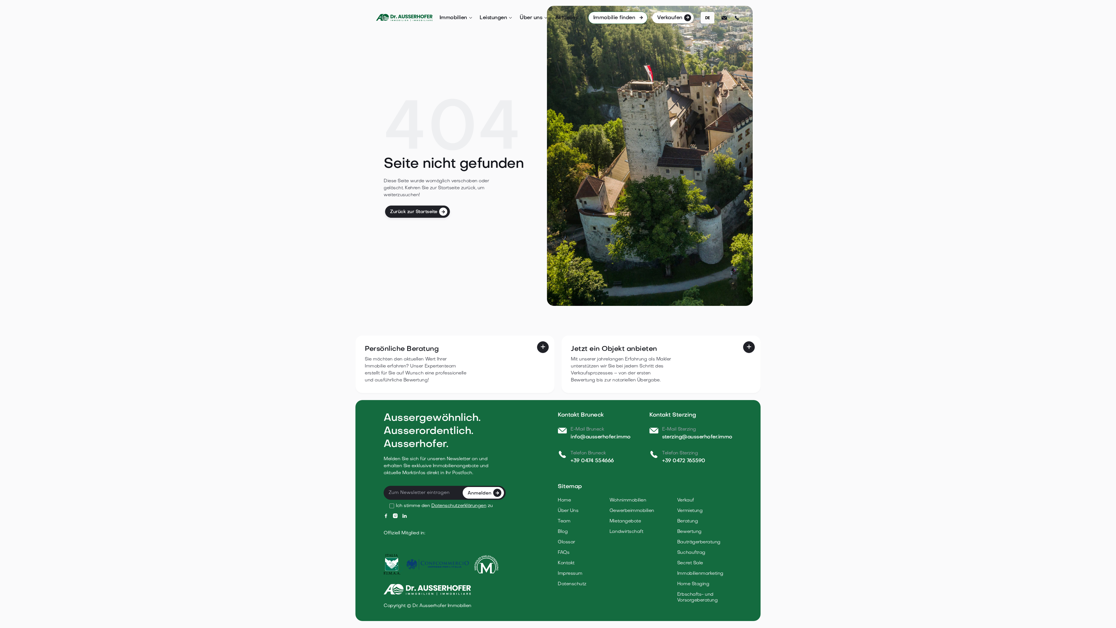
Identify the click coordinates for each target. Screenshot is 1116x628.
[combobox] (707, 18)
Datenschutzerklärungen (458, 506)
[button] (456, 18)
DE (707, 17)
